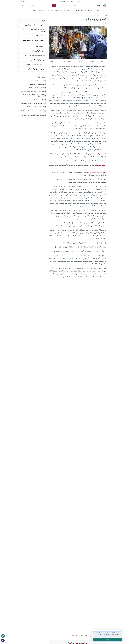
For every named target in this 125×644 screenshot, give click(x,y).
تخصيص (100, 635)
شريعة (88, 10)
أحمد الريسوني (98, 95)
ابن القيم (98, 154)
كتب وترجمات (78, 10)
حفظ (102, 62)
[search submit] (54, 5)
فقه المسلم (55, 10)
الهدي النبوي (66, 10)
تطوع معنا (22, 6)
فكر (97, 10)
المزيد (45, 10)
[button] (66, 61)
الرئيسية (102, 10)
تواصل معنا (36, 10)
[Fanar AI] (3, 640)
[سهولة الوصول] (22, 1)
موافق (107, 639)
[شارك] (3, 636)
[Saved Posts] (19, 1)
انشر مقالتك (31, 6)
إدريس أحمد (101, 24)
